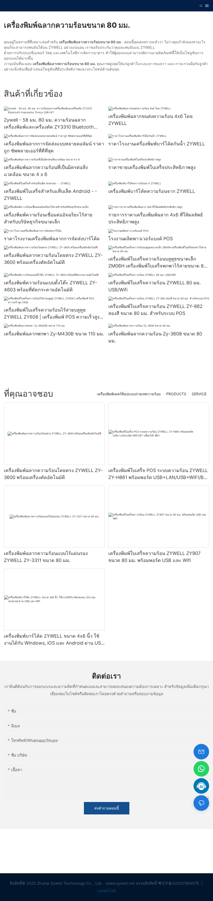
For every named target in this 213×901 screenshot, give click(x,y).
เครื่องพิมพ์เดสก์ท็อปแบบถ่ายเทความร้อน (129, 394)
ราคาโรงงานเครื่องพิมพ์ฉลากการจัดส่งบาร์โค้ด (52, 238)
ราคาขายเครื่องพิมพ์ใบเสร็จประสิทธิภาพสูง (152, 167)
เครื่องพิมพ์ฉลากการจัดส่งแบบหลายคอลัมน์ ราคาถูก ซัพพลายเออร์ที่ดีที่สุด (54, 147)
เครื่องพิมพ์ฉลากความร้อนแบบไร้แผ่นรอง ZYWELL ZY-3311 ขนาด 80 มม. (46, 557)
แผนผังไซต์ (106, 890)
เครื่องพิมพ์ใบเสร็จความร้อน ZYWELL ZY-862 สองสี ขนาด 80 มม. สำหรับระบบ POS (155, 310)
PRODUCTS (176, 394)
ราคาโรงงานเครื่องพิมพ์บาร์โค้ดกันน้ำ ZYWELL (156, 143)
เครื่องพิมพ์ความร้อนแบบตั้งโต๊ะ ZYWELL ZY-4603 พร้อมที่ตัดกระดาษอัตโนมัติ (50, 286)
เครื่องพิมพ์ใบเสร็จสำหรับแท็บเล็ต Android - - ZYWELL (50, 194)
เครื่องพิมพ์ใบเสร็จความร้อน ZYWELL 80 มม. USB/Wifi (154, 286)
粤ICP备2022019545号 (179, 883)
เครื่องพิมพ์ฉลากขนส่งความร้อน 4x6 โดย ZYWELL (150, 120)
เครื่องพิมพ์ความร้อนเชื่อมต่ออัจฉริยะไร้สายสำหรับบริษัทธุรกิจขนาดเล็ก (48, 218)
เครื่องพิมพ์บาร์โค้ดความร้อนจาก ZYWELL (151, 191)
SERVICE (199, 394)
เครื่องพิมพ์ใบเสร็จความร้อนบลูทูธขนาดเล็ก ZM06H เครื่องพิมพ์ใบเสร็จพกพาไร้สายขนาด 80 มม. (157, 262)
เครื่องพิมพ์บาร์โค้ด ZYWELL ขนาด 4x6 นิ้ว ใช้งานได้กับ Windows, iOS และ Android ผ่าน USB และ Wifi (54, 639)
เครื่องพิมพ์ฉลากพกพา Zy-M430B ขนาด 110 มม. (54, 333)
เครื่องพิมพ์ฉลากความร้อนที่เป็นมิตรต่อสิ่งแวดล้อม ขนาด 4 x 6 (46, 171)
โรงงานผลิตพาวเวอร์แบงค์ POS (140, 238)
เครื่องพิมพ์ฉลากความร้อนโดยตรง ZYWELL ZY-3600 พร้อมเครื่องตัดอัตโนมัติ (53, 258)
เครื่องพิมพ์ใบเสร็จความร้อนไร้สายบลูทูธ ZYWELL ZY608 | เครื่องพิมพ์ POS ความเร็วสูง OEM (51, 313)
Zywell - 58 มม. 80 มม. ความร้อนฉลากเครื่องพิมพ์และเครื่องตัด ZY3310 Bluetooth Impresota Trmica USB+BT (49, 123)
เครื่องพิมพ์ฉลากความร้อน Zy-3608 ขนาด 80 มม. (155, 337)
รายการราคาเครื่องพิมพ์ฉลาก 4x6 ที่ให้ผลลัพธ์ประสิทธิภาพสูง (155, 218)
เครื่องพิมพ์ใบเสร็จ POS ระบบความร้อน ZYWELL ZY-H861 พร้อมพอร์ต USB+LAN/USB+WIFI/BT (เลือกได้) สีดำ (158, 474)
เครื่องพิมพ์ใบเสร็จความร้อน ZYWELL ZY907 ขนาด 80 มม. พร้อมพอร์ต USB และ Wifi (154, 557)
